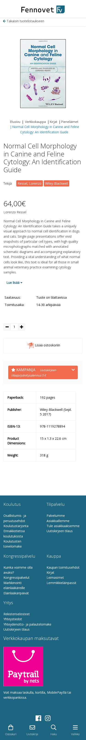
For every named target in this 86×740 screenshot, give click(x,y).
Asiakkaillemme (58, 521)
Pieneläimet (69, 122)
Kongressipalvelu (19, 556)
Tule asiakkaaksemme (63, 526)
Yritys (8, 602)
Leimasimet (55, 577)
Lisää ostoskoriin (47, 345)
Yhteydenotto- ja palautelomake (27, 624)
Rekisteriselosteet (16, 614)
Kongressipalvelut (16, 577)
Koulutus (12, 504)
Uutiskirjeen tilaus (60, 531)
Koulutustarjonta (15, 526)
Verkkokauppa (35, 122)
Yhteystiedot (12, 619)
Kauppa (54, 556)
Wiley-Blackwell (56, 183)
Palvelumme (56, 515)
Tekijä (7, 183)
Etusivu (15, 122)
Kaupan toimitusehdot (63, 567)
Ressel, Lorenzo (30, 183)
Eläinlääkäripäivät (16, 593)
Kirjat (53, 122)
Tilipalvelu (56, 504)
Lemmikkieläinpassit (61, 583)
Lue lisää (13, 282)
